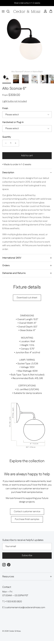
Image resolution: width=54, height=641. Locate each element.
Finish (5, 108)
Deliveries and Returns (13, 273)
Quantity (6, 137)
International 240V (11, 258)
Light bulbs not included (14, 101)
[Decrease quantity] (4, 143)
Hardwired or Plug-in (13, 122)
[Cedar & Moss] (27, 11)
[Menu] (3, 11)
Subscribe (27, 555)
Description (8, 172)
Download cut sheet (27, 297)
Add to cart (27, 155)
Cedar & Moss (15, 631)
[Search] (9, 11)
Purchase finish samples (27, 519)
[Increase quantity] (16, 143)
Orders (6, 265)
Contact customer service (27, 511)
